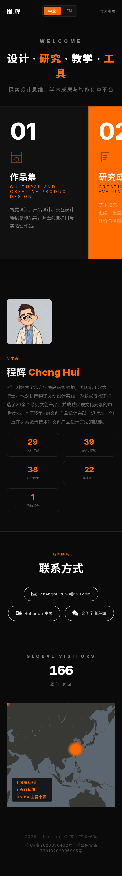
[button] (7, 703)
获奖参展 (107, 11)
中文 (52, 11)
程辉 (13, 11)
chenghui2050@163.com (65, 593)
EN (69, 10)
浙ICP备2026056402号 (48, 845)
